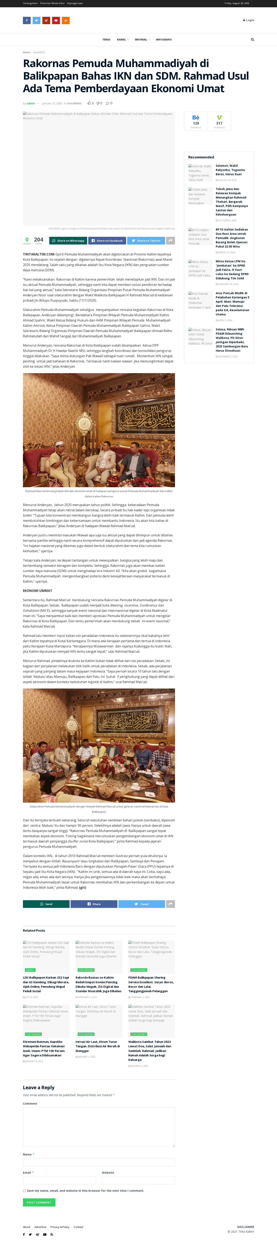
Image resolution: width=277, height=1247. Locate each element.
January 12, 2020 (52, 103)
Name (28, 1154)
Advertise (40, 1227)
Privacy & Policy (60, 1227)
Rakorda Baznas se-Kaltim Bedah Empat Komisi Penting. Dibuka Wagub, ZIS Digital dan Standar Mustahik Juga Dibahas (98, 984)
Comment (30, 1103)
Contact (78, 1227)
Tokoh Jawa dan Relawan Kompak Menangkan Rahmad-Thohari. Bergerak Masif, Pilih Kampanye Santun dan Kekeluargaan (232, 202)
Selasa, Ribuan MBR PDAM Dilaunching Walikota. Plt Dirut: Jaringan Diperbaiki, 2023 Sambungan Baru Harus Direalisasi (232, 340)
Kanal (121, 40)
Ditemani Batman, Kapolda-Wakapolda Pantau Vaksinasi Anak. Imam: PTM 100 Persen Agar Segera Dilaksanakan (44, 1049)
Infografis (164, 40)
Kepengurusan (75, 3)
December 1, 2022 (228, 356)
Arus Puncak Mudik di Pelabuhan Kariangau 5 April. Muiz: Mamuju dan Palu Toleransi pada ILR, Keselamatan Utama (232, 304)
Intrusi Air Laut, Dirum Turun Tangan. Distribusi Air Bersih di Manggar (98, 1047)
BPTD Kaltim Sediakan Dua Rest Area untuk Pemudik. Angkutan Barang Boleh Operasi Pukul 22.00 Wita (232, 238)
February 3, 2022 (87, 997)
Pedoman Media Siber (52, 3)
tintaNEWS (39, 52)
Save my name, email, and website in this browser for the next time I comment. (85, 1191)
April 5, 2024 (225, 320)
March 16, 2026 (226, 252)
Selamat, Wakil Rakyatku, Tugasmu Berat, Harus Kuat (230, 170)
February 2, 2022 (140, 997)
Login (249, 20)
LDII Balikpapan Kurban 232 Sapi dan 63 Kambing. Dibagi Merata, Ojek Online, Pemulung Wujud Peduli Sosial (46, 984)
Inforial (141, 40)
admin (31, 103)
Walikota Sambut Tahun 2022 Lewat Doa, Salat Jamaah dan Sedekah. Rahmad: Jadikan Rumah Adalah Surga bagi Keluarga (149, 1051)
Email (28, 1172)
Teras (106, 40)
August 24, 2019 (227, 179)
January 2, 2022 (86, 1056)
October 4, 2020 (227, 220)
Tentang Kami (30, 3)
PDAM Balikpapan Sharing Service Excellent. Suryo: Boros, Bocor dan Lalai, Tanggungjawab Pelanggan (151, 984)
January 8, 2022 (34, 1061)
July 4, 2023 (31, 997)
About (26, 1227)
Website (108, 1172)
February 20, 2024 (228, 284)
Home (26, 52)
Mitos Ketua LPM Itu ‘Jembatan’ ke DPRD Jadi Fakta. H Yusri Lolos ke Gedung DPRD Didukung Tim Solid (232, 270)
